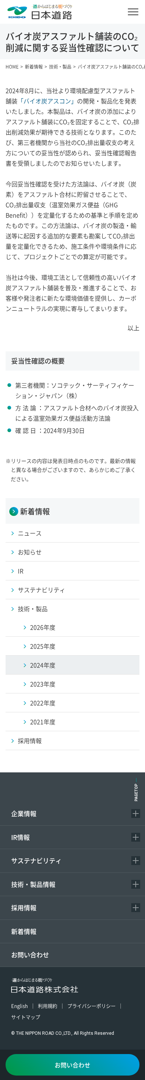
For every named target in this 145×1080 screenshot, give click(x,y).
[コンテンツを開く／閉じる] (135, 813)
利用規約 (47, 1005)
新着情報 (23, 931)
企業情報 (23, 813)
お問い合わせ (30, 954)
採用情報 (23, 907)
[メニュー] (133, 12)
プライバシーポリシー (91, 1005)
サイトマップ (25, 1016)
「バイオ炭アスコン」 (47, 100)
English (19, 1005)
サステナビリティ (36, 860)
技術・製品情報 (33, 884)
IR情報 (20, 837)
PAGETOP (136, 792)
